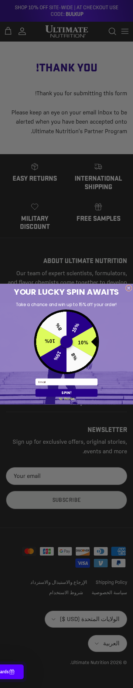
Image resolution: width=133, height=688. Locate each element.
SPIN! (66, 392)
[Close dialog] (129, 288)
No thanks (67, 398)
